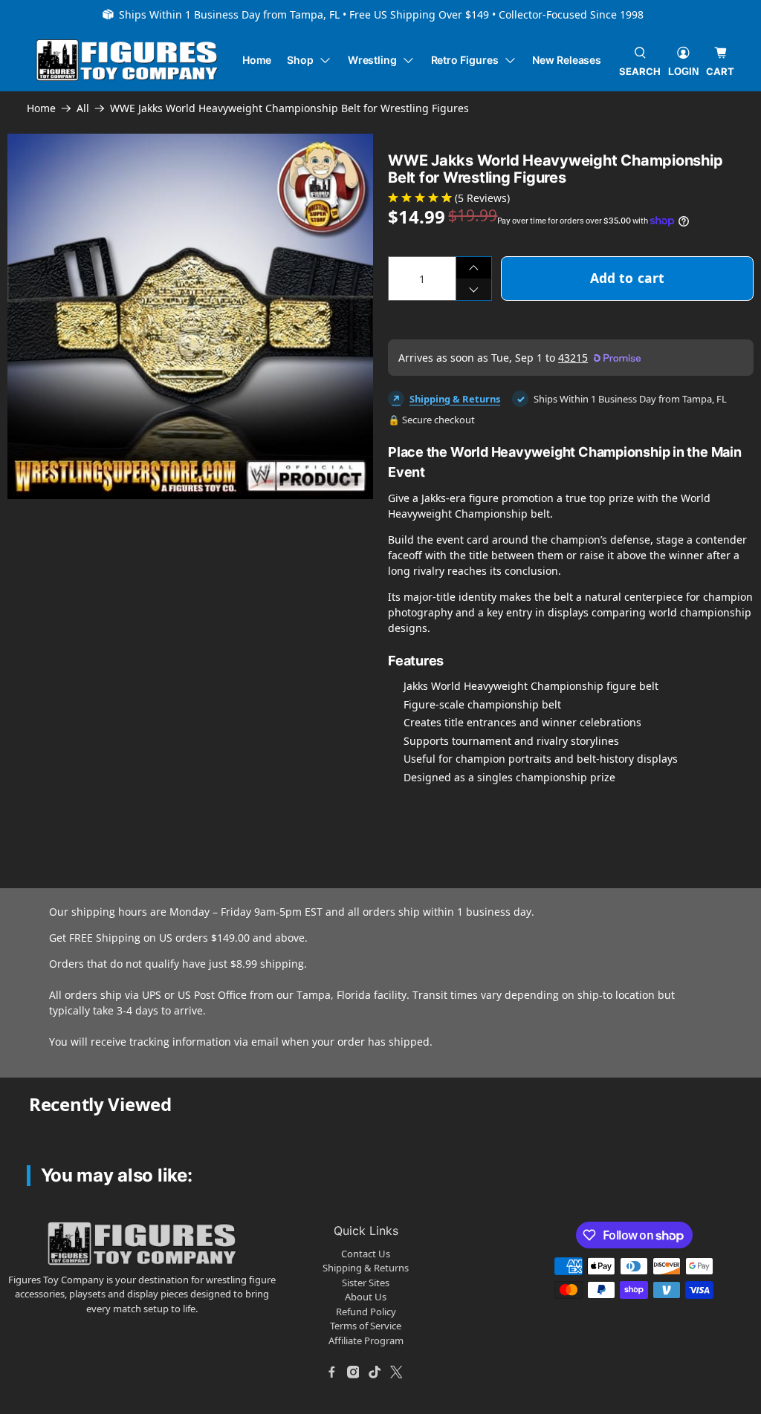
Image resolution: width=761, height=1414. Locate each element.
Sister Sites (365, 1282)
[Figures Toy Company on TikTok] (374, 1372)
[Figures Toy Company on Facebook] (331, 1372)
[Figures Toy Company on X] (396, 1372)
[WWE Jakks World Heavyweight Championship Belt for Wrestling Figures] (190, 316)
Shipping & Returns (454, 398)
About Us (365, 1296)
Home (257, 59)
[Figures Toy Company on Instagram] (353, 1372)
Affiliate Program (366, 1340)
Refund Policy (366, 1311)
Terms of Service (365, 1325)
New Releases (566, 59)
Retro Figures (465, 59)
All (83, 108)
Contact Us (365, 1253)
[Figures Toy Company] (127, 60)
